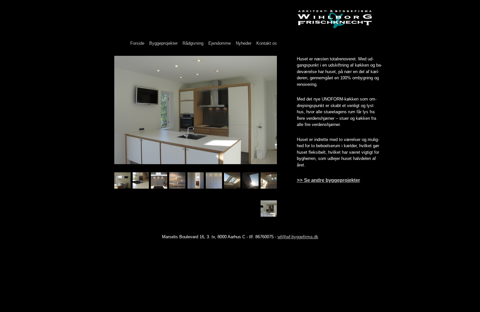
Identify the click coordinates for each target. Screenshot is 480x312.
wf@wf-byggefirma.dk (298, 236)
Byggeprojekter (163, 43)
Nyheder (243, 43)
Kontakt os (266, 43)
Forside (137, 43)
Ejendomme (219, 43)
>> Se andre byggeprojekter (328, 180)
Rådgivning (193, 43)
